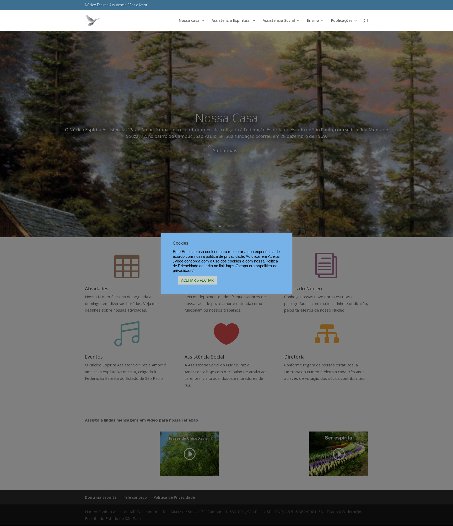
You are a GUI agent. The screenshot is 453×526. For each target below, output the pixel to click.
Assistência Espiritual (231, 21)
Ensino (313, 21)
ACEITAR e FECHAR (197, 280)
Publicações (341, 21)
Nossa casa (189, 21)
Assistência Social (279, 21)
